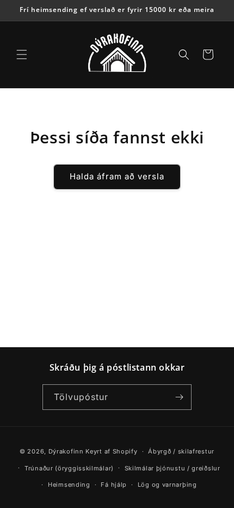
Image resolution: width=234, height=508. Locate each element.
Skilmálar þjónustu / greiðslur (172, 468)
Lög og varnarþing (167, 484)
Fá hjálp (114, 484)
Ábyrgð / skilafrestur (181, 451)
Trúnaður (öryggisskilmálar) (69, 468)
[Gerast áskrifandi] (179, 397)
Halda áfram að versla (117, 176)
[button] (22, 54)
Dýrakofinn (66, 451)
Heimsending (69, 484)
